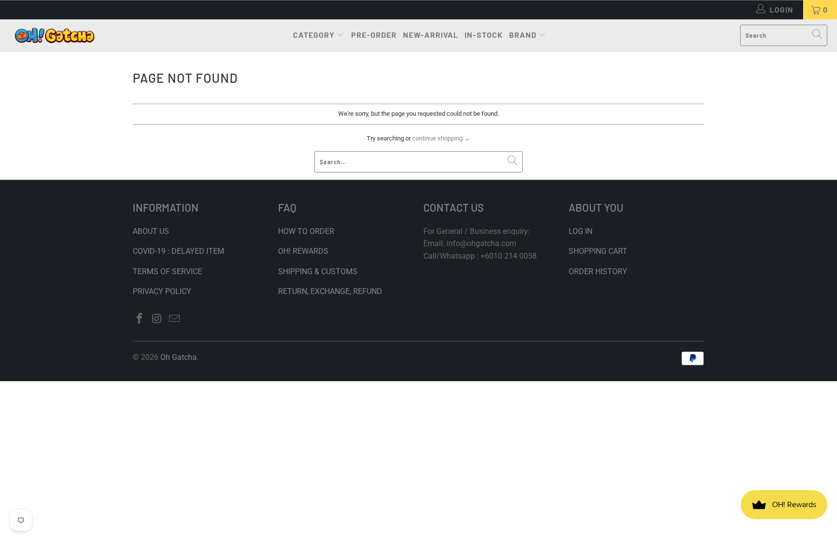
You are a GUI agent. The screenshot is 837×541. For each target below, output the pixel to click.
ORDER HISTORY (598, 271)
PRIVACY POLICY (162, 291)
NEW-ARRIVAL (430, 34)
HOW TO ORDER (306, 231)
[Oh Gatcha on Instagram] (157, 319)
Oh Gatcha (178, 357)
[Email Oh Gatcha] (174, 319)
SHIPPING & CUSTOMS (317, 271)
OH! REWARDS (303, 251)
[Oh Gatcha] (54, 35)
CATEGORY (314, 34)
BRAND (523, 34)
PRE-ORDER (374, 34)
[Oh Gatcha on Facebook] (140, 319)
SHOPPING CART (598, 251)
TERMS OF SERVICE (167, 271)
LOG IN (580, 231)
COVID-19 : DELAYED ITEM (178, 251)
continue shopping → (441, 138)
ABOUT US (151, 231)
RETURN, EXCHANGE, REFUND (330, 291)
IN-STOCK (484, 34)
